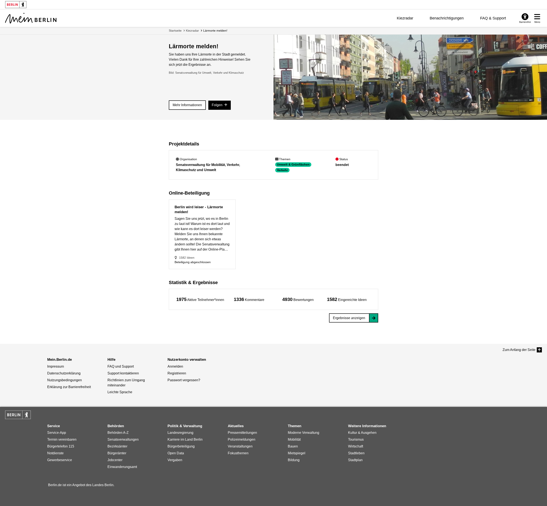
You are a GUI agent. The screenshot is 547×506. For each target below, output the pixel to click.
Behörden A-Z (118, 432)
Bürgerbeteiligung (181, 446)
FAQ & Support (493, 18)
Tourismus (356, 439)
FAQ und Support (120, 366)
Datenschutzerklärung (64, 373)
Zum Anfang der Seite (519, 350)
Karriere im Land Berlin (185, 439)
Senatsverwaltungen (123, 439)
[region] (200, 299)
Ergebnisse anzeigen (349, 318)
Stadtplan (355, 460)
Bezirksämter (117, 446)
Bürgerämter (116, 453)
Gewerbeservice (59, 460)
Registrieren (177, 373)
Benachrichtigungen (447, 18)
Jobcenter (114, 460)
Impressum (55, 366)
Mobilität (294, 439)
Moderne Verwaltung (303, 432)
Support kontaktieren (123, 373)
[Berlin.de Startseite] (18, 415)
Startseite (175, 30)
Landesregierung (180, 432)
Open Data (176, 453)
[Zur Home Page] (30, 18)
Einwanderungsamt (122, 467)
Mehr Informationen (187, 105)
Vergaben (175, 460)
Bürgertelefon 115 (60, 446)
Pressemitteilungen (242, 432)
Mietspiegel (296, 453)
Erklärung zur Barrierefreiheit (69, 387)
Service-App (56, 432)
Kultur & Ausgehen (362, 432)
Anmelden (175, 366)
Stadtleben (356, 453)
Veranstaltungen (240, 446)
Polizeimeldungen (241, 439)
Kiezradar (405, 18)
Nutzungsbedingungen (64, 380)
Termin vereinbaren (61, 439)
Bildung (294, 460)
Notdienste (55, 453)
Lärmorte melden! (215, 30)
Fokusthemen (238, 453)
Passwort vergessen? (184, 380)
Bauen (293, 446)
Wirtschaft (355, 446)
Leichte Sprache (119, 392)
